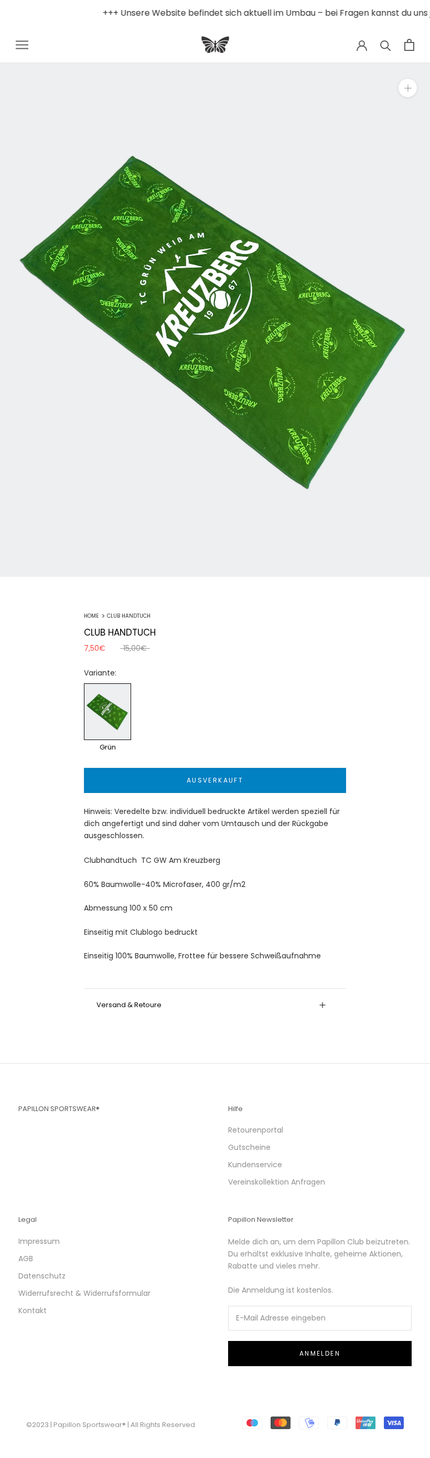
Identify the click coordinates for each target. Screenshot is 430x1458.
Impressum (39, 1241)
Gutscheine (249, 1147)
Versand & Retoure (129, 1005)
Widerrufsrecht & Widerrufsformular (84, 1293)
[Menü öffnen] (22, 44)
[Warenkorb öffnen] (409, 45)
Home (91, 616)
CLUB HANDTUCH (128, 616)
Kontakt (32, 1310)
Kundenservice (255, 1164)
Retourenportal (255, 1130)
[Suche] (385, 44)
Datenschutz (42, 1276)
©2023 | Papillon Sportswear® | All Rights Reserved (110, 1425)
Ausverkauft (215, 780)
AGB (25, 1258)
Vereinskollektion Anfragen (276, 1182)
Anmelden (319, 1353)
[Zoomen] (408, 88)
